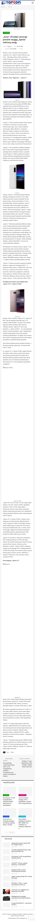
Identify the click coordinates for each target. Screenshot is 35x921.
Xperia (12, 752)
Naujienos (6, 816)
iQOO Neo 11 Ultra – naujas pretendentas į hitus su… (19, 883)
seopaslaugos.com (23, 918)
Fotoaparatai (22, 795)
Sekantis (12, 832)
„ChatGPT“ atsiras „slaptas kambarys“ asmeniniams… (19, 863)
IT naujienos (8, 914)
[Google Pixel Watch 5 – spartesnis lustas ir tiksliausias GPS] (6, 904)
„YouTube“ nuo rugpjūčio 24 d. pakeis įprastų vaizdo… (20, 890)
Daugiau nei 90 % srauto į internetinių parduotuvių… (18, 870)
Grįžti (6, 832)
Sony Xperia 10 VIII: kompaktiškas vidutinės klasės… (21, 857)
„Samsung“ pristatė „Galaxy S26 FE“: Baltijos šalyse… (20, 843)
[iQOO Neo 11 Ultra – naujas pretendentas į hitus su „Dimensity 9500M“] (6, 884)
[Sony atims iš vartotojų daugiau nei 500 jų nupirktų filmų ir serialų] (9, 812)
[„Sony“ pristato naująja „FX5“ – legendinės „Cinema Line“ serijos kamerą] (25, 791)
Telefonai (6, 32)
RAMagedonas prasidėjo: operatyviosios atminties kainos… (21, 897)
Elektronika (22, 816)
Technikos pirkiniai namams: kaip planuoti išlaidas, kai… (20, 850)
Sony (8, 752)
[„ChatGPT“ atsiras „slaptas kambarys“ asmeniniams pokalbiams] (6, 864)
